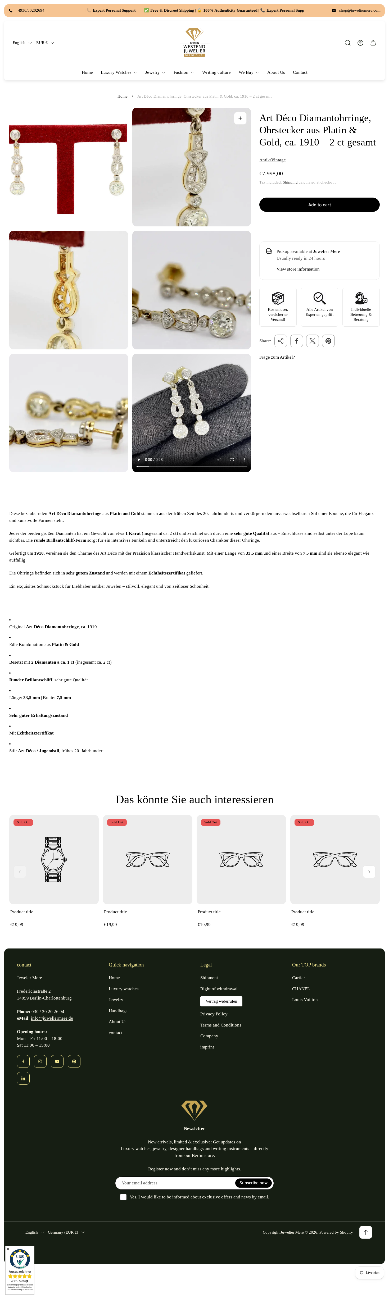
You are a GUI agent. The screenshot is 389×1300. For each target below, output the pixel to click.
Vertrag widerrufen (221, 1001)
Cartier (298, 977)
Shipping (290, 182)
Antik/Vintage (272, 159)
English (19, 42)
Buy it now (319, 223)
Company (209, 1035)
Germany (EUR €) (63, 1232)
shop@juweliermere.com (360, 10)
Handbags (118, 1010)
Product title (21, 911)
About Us (117, 1021)
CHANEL (301, 988)
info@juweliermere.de (52, 1018)
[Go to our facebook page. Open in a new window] (23, 1061)
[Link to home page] (194, 1111)
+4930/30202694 (30, 10)
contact (116, 1032)
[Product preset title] (54, 859)
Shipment (209, 977)
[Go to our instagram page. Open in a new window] (40, 1061)
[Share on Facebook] (296, 341)
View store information (298, 269)
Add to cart (319, 204)
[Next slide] (369, 871)
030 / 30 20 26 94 (47, 1011)
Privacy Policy (214, 1013)
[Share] (280, 341)
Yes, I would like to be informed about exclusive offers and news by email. (199, 1196)
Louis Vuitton (305, 999)
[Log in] (360, 43)
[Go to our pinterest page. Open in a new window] (74, 1061)
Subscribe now (253, 1182)
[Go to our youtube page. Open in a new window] (57, 1061)
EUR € (42, 42)
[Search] (348, 43)
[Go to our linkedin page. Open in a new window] (23, 1078)
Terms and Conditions (220, 1025)
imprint (207, 1047)
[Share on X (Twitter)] (312, 341)
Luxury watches (124, 988)
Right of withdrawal (219, 988)
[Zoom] (240, 118)
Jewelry (116, 999)
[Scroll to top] (365, 1232)
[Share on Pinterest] (328, 341)
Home (122, 96)
